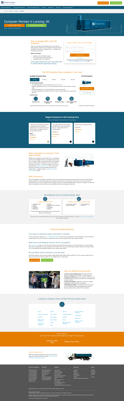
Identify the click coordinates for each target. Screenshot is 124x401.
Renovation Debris (46, 372)
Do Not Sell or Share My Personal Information (38, 398)
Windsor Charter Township (79, 321)
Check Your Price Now (86, 88)
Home (6, 11)
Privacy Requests (58, 383)
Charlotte (40, 317)
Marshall (65, 317)
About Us (58, 7)
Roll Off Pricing (32, 381)
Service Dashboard (67, 7)
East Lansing (53, 314)
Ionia (51, 325)
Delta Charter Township (41, 324)
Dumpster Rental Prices (19, 7)
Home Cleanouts (45, 371)
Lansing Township (67, 314)
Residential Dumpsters (46, 370)
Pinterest (93, 370)
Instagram (93, 372)
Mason (64, 319)
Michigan (16, 11)
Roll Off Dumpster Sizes (33, 7)
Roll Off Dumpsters (33, 370)
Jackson (65, 311)
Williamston (77, 318)
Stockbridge (78, 315)
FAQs (55, 378)
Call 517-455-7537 (52, 342)
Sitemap (75, 377)
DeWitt (51, 311)
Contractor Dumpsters (46, 377)
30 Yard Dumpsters (33, 377)
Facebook (93, 371)
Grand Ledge (53, 319)
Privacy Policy (80, 58)
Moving (43, 375)
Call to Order (36, 260)
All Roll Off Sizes (32, 379)
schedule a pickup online (43, 166)
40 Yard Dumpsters (33, 378)
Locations (11, 11)
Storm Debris (44, 374)
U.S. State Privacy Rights (59, 382)
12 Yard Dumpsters (33, 372)
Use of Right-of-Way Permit (52, 236)
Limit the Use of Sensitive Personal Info (62, 385)
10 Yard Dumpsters (33, 371)
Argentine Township (43, 314)
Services (44, 7)
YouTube (93, 377)
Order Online (57, 370)
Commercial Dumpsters (47, 378)
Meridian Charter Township (67, 323)
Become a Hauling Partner (59, 375)
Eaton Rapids (53, 317)
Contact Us (76, 372)
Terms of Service (83, 61)
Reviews (75, 371)
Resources (50, 7)
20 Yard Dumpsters (33, 375)
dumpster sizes (34, 245)
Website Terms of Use (59, 379)
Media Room (76, 374)
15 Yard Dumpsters (33, 374)
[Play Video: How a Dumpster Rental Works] (44, 280)
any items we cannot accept (86, 216)
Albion (39, 311)
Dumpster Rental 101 (6, 7)
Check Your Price (117, 3)
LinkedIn (93, 374)
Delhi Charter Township (41, 320)
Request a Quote (58, 371)
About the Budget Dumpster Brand (81, 378)
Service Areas (57, 374)
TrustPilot (41, 388)
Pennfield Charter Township (79, 312)
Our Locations (77, 375)
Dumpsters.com (59, 392)
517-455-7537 (104, 3)
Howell (52, 322)
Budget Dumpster (36, 392)
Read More (32, 139)
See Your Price (79, 55)
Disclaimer (38, 391)
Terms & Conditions (46, 379)
